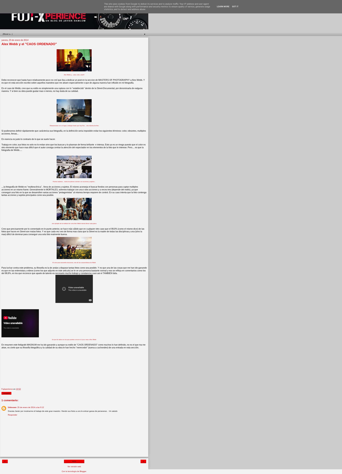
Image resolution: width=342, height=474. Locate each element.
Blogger (83, 471)
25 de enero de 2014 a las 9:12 (30, 407)
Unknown (12, 407)
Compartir (6, 393)
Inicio (74, 461)
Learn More (223, 6)
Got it (235, 6)
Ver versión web (74, 466)
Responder (12, 415)
